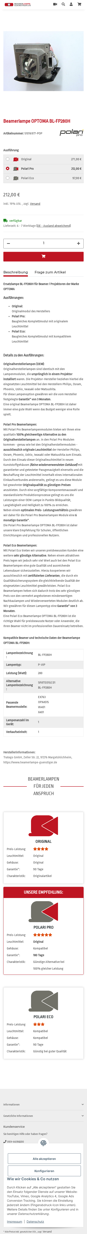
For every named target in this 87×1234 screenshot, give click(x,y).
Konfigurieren (44, 1171)
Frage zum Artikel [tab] (50, 272)
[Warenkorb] (79, 4)
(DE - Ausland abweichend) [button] (53, 226)
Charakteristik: (16, 876)
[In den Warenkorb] (6, 18)
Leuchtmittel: (15, 856)
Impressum (14, 1221)
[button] (63, 4)
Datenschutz (35, 1221)
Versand (35, 204)
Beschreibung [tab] (15, 272)
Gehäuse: (13, 862)
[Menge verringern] (8, 243)
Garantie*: (13, 869)
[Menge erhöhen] (78, 243)
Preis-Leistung (16, 849)
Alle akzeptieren (44, 1158)
